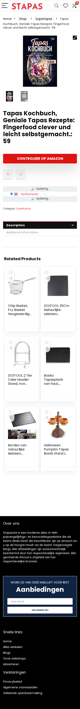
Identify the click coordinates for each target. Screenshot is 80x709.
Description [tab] (15, 225)
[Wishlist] (65, 5)
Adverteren (11, 664)
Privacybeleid (12, 682)
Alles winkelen (13, 647)
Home (7, 19)
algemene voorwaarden (20, 687)
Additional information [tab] (22, 232)
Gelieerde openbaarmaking (22, 693)
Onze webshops (14, 658)
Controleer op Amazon (40, 158)
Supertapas (44, 19)
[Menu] (5, 5)
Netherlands (29, 194)
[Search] (56, 5)
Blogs (6, 653)
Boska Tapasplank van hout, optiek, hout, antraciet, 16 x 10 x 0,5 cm (55, 385)
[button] (75, 38)
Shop (22, 19)
